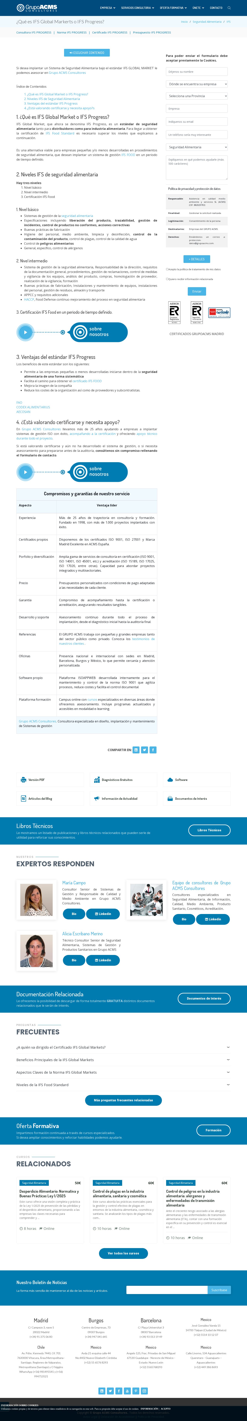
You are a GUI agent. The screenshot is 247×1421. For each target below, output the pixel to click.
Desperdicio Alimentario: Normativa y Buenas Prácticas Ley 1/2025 (49, 1193)
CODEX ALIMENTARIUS (33, 407)
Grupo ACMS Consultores (67, 73)
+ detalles (197, 259)
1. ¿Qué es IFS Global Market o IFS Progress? (56, 94)
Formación (213, 1130)
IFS (229, 21)
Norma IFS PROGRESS (72, 32)
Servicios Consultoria (136, 8)
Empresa (106, 8)
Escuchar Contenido (88, 53)
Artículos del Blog (40, 799)
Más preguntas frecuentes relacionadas (123, 1100)
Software (181, 780)
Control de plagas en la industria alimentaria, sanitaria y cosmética (119, 1193)
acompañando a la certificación (93, 434)
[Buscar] (229, 8)
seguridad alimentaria (77, 216)
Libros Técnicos (209, 830)
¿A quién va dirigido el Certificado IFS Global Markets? (61, 1047)
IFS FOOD (128, 155)
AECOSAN (23, 412)
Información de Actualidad (119, 799)
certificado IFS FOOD (87, 381)
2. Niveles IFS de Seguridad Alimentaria (52, 99)
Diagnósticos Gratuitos (117, 780)
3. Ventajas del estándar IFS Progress (51, 103)
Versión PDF (37, 780)
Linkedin (104, 914)
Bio (74, 914)
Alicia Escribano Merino (82, 933)
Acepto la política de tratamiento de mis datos (194, 269)
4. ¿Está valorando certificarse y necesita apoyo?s (59, 108)
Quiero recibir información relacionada (190, 279)
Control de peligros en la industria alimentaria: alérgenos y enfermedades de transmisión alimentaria (193, 1198)
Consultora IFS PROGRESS (33, 32)
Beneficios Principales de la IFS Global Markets (55, 1059)
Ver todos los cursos (123, 1253)
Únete (197, 8)
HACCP (29, 299)
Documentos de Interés (191, 799)
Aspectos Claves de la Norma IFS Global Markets (56, 1072)
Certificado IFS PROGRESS (109, 32)
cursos (92, 699)
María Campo (74, 883)
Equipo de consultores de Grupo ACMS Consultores (201, 885)
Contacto (216, 8)
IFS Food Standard (60, 133)
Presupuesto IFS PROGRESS (152, 32)
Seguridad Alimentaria (207, 21)
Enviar (196, 291)
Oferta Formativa (171, 8)
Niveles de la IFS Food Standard (42, 1084)
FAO (19, 402)
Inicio (184, 21)
